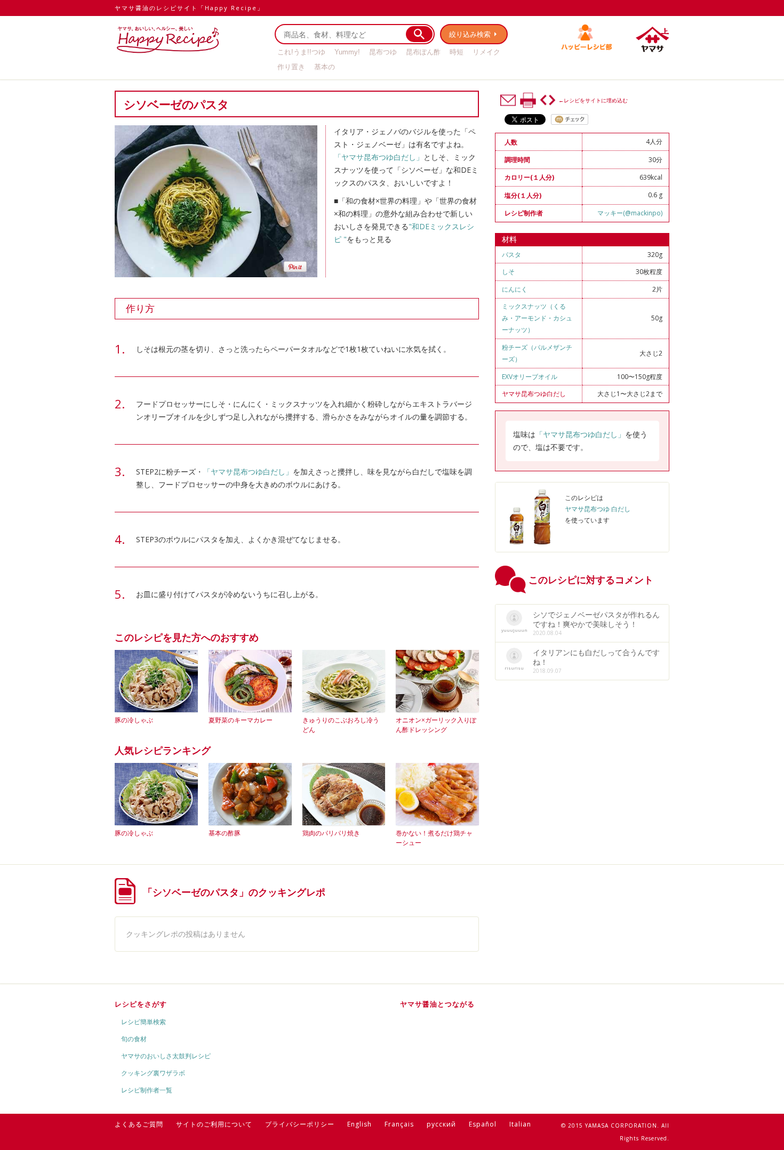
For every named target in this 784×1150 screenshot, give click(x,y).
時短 (456, 52)
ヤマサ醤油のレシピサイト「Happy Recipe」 (189, 8)
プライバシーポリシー (299, 1124)
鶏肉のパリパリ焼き (331, 833)
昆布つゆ (383, 52)
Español (483, 1124)
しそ (508, 271)
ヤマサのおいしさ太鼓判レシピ (166, 1055)
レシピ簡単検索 (143, 1021)
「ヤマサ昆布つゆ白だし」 (378, 157)
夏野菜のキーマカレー (241, 720)
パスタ (511, 254)
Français (399, 1124)
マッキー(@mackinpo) (629, 213)
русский (441, 1124)
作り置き (291, 67)
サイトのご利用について (214, 1124)
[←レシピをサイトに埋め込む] (548, 100)
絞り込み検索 (470, 34)
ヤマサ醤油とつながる (437, 1004)
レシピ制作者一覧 (146, 1090)
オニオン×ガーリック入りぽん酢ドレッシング (436, 724)
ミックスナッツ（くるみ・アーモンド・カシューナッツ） (537, 318)
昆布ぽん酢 (423, 52)
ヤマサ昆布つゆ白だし (534, 393)
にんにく (514, 289)
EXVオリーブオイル (529, 376)
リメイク (486, 52)
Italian (520, 1124)
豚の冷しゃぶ (134, 720)
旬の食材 (134, 1038)
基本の (324, 67)
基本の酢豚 (225, 833)
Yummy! (347, 52)
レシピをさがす (141, 1004)
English (359, 1124)
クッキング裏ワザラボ (153, 1072)
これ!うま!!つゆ (301, 52)
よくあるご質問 (139, 1124)
